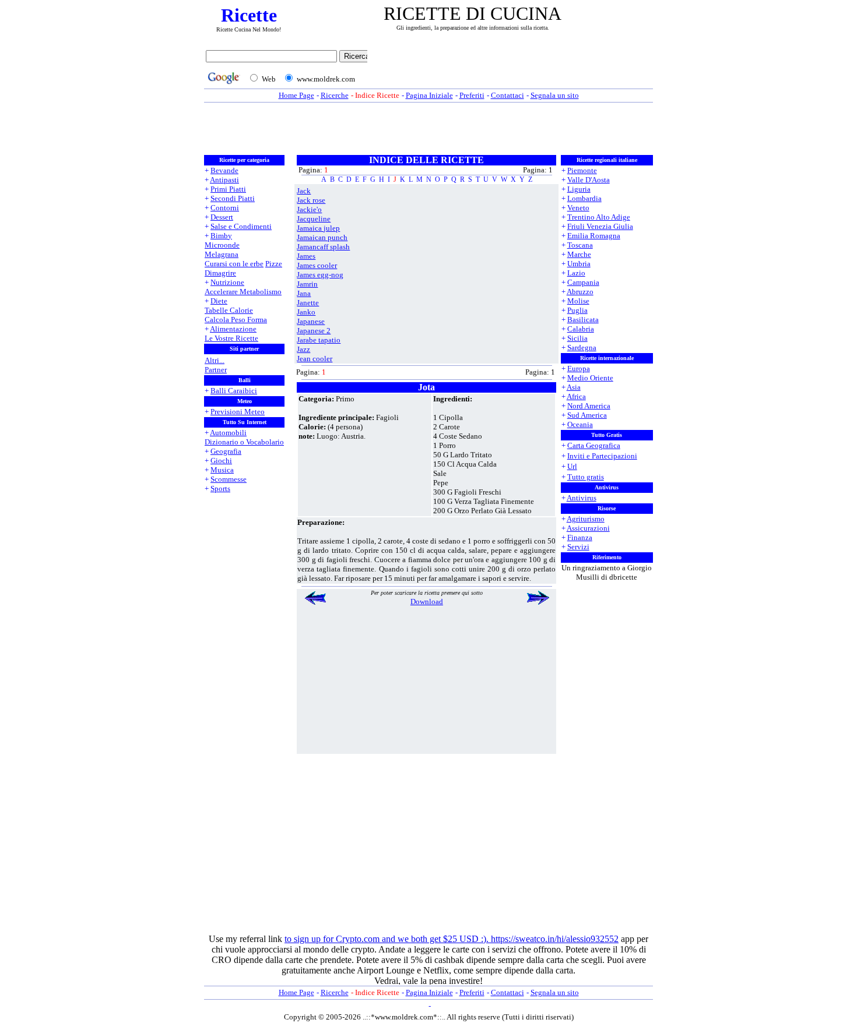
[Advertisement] (513, 68)
